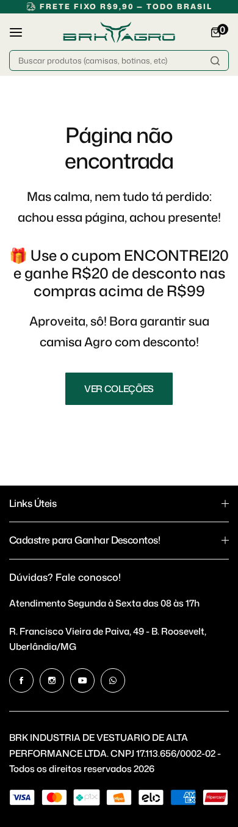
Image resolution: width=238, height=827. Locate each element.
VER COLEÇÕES (119, 388)
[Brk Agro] (119, 32)
